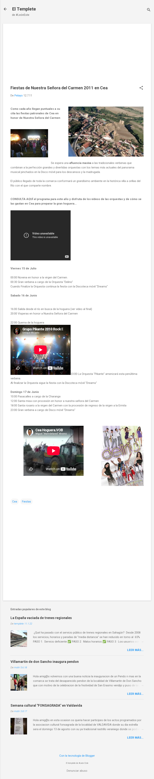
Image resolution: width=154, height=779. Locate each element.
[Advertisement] (77, 57)
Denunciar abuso (77, 770)
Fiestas (26, 501)
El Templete (24, 9)
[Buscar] (148, 10)
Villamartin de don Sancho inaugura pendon (45, 662)
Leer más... (135, 650)
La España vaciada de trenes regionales (41, 618)
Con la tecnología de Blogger (77, 755)
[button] (141, 88)
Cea (14, 501)
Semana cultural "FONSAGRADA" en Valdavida (46, 705)
